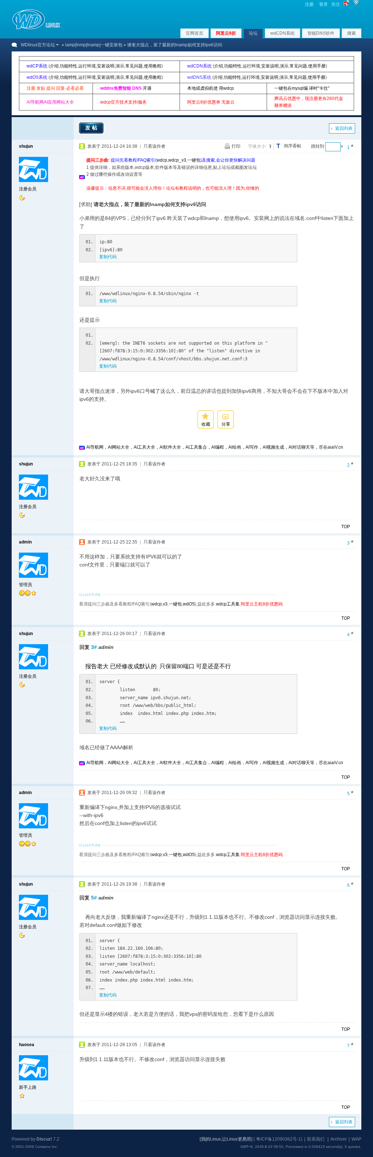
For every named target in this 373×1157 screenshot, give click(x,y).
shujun (26, 146)
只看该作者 (154, 146)
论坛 (253, 33)
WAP (356, 1139)
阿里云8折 (226, 33)
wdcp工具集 (228, 604)
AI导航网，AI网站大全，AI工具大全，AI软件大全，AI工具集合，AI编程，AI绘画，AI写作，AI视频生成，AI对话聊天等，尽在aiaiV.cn (214, 447)
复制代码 (108, 256)
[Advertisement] (219, 194)
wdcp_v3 (177, 160)
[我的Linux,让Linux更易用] (226, 1139)
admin (25, 542)
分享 (225, 424)
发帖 (92, 128)
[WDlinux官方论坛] (36, 28)
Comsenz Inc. (46, 1147)
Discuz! (44, 1139)
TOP (345, 526)
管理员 (25, 584)
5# (94, 898)
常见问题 (134, 66)
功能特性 (68, 66)
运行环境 (87, 66)
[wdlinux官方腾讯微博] (356, 4)
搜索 (351, 33)
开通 (147, 88)
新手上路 (27, 1087)
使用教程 (152, 66)
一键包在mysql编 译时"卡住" (301, 88)
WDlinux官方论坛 (38, 44)
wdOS (189, 604)
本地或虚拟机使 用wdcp (210, 88)
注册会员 (27, 188)
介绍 (54, 66)
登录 (323, 4)
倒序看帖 (292, 145)
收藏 (205, 424)
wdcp (162, 160)
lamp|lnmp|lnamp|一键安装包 (93, 44)
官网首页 (194, 33)
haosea (26, 1044)
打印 (236, 146)
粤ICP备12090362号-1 (278, 1139)
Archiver (338, 1139)
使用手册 (317, 66)
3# (94, 647)
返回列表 (344, 128)
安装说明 (105, 66)
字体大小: (257, 146)
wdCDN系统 (282, 33)
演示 (119, 66)
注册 (309, 4)
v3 (165, 604)
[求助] (85, 204)
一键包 (193, 160)
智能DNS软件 (320, 33)
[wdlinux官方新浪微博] (346, 4)
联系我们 (316, 1139)
